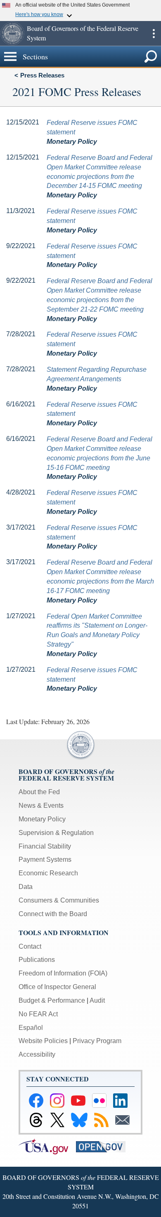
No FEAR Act (38, 1014)
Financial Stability (45, 846)
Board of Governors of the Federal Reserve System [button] (82, 33)
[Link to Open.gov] (104, 1146)
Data (26, 886)
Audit (97, 1000)
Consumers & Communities (59, 900)
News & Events (41, 805)
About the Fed (39, 791)
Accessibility (37, 1054)
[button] (12, 33)
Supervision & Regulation (56, 832)
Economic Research (48, 873)
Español (31, 1027)
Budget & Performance (52, 1000)
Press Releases (42, 75)
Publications (37, 959)
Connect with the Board (53, 913)
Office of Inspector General (57, 986)
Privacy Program (97, 1040)
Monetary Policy (42, 819)
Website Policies (43, 1040)
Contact (30, 946)
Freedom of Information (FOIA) (63, 973)
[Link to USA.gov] (47, 1146)
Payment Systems (45, 859)
